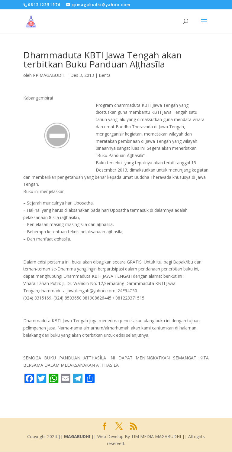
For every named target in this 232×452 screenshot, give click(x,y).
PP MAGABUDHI (49, 75)
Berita (105, 75)
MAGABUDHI (77, 436)
